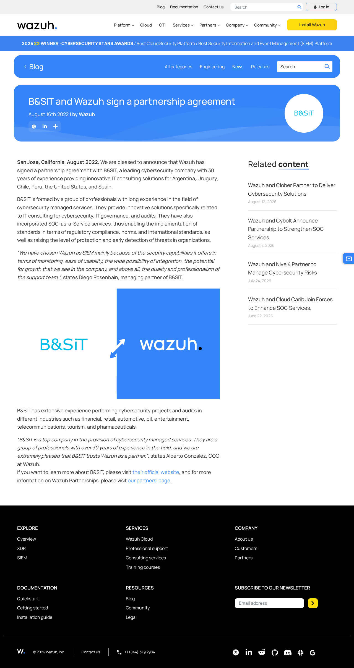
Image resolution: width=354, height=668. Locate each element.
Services (182, 25)
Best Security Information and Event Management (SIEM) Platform (265, 43)
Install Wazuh (312, 25)
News (237, 67)
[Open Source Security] (25, 651)
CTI (162, 25)
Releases (260, 67)
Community (266, 25)
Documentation (184, 6)
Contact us (213, 6)
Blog (161, 6)
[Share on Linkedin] (45, 126)
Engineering (212, 67)
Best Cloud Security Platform (166, 43)
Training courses (143, 567)
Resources (140, 588)
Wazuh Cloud (139, 539)
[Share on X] (34, 126)
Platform (122, 25)
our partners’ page (149, 480)
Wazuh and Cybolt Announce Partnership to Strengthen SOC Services (286, 229)
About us (244, 539)
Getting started (32, 608)
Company (235, 25)
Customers (246, 548)
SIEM (22, 558)
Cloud (146, 25)
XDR (21, 548)
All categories (178, 67)
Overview (26, 539)
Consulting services (146, 558)
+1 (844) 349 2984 (139, 651)
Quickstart (28, 599)
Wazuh (87, 114)
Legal (131, 617)
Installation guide (34, 617)
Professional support (147, 548)
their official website (155, 472)
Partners (208, 25)
